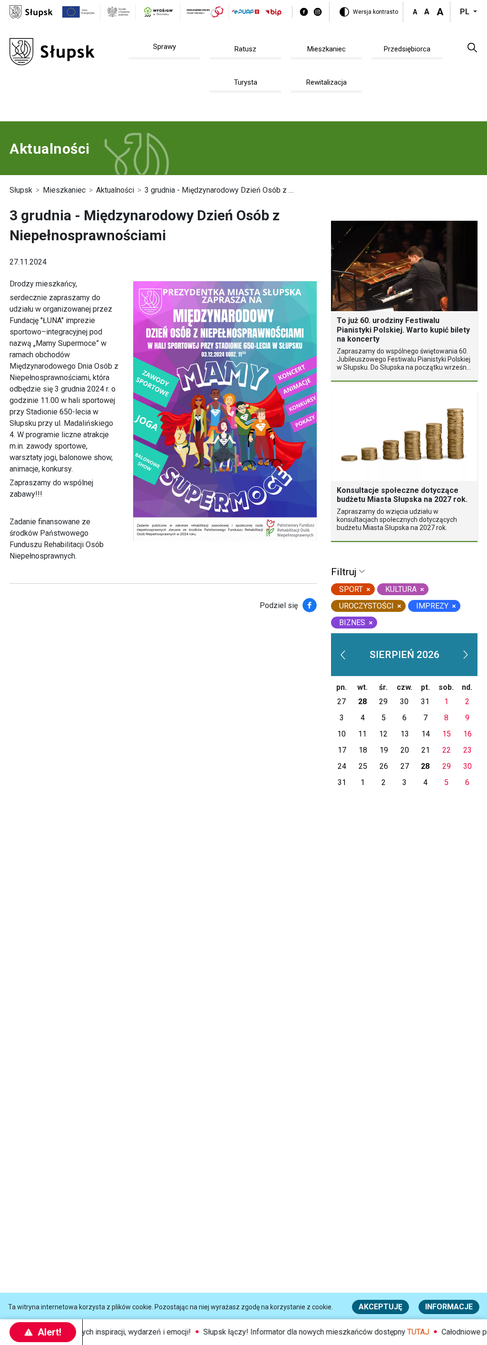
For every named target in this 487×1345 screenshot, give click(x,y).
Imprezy (432, 605)
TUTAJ (407, 1331)
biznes (352, 622)
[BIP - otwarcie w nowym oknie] (273, 12)
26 (384, 766)
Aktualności (115, 190)
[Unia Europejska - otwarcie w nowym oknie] (78, 12)
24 (342, 766)
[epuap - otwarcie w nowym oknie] (245, 12)
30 (404, 701)
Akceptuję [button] (380, 1306)
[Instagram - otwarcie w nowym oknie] (317, 12)
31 (425, 701)
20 (404, 750)
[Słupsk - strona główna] (31, 11)
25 (363, 766)
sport (351, 589)
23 (467, 750)
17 (342, 750)
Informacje (449, 1306)
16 (467, 733)
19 (384, 750)
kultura (401, 589)
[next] (465, 654)
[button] (472, 47)
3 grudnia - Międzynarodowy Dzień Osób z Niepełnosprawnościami (257, 190)
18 (363, 750)
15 (446, 733)
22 (446, 750)
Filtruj (345, 572)
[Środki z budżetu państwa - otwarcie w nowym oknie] (118, 12)
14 (425, 733)
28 (362, 701)
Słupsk (21, 190)
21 (425, 750)
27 (341, 701)
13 (404, 733)
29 (383, 701)
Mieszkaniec (64, 190)
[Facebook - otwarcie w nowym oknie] (304, 12)
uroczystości (366, 605)
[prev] (343, 654)
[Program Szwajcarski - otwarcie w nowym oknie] (205, 12)
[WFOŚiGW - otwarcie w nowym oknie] (158, 12)
